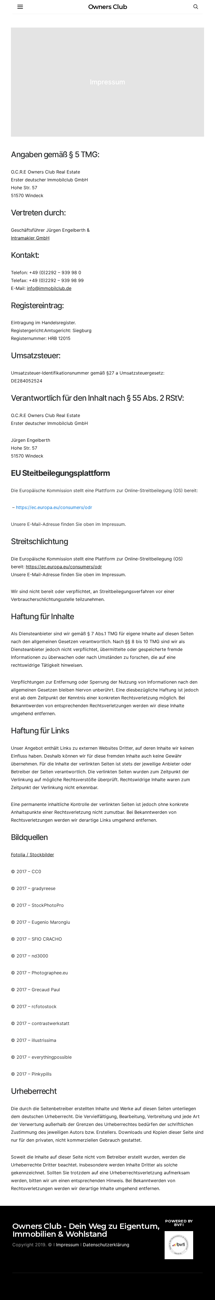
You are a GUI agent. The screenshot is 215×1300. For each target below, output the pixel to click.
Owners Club (107, 7)
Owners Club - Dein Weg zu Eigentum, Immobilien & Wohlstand (85, 1230)
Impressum (67, 1244)
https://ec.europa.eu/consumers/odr (54, 507)
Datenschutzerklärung (106, 1244)
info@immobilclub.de (49, 288)
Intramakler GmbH (30, 238)
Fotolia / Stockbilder (32, 854)
